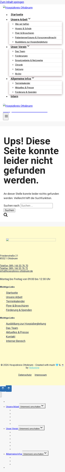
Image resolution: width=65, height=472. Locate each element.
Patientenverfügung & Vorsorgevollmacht (35, 37)
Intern (14, 96)
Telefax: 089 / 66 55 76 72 (14, 268)
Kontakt (10, 336)
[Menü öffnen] (5, 116)
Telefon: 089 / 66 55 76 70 (14, 265)
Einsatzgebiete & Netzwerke (29, 60)
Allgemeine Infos (14, 454)
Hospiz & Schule (23, 28)
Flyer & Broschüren (24, 33)
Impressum (41, 375)
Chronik (19, 64)
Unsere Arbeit (14, 297)
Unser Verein (12, 428)
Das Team (20, 51)
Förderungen (21, 56)
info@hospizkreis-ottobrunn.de (16, 271)
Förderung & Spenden (26, 92)
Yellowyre (34, 367)
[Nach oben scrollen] (3, 389)
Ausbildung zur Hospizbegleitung (31, 42)
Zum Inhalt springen (12, 2)
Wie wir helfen (22, 24)
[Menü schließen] (1, 394)
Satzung (19, 69)
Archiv (18, 73)
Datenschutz (25, 375)
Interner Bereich (15, 341)
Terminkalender (22, 83)
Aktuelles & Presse (24, 87)
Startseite (17, 14)
